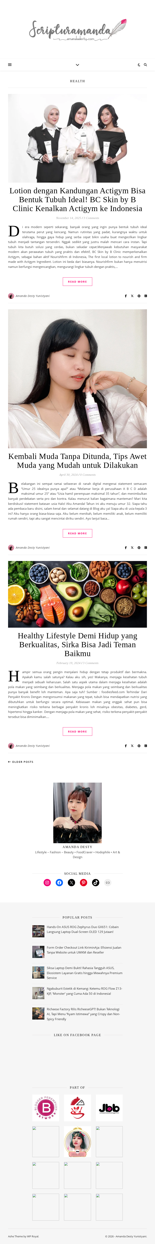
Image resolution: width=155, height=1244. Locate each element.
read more (77, 281)
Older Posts (22, 762)
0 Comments (88, 474)
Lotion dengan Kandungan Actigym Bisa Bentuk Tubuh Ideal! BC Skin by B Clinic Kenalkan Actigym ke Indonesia (77, 199)
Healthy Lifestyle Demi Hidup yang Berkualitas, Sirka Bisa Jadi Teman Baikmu (77, 644)
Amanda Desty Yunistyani (33, 296)
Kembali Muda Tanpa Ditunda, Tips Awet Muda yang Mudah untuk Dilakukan (77, 461)
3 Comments (91, 218)
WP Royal (32, 1236)
